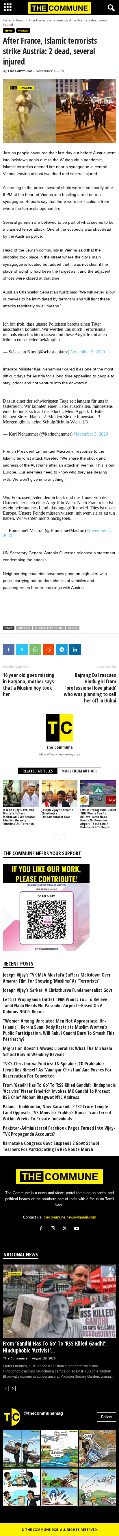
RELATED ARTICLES (38, 771)
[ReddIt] (48, 649)
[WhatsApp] (35, 649)
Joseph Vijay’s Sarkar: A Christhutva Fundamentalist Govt (58, 990)
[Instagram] (54, 1229)
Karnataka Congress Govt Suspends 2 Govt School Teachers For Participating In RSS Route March (51, 1146)
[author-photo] (59, 728)
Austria (24, 628)
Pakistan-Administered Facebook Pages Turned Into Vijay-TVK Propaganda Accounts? (59, 1131)
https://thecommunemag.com (59, 754)
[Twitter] (22, 649)
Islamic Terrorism (49, 628)
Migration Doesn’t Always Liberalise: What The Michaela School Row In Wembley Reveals (57, 1051)
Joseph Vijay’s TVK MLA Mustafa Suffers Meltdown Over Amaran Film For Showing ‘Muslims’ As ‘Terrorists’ (19, 817)
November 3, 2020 (91, 434)
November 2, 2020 (87, 351)
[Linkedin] (75, 649)
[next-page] (63, 837)
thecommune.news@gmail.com (70, 1217)
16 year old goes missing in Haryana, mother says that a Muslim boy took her (29, 684)
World (23, 30)
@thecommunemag (43, 1413)
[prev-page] (56, 837)
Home (7, 20)
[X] (66, 1229)
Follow (106, 1417)
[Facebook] (8, 649)
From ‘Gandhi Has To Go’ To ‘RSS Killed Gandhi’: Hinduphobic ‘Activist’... (55, 1347)
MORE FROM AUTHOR (79, 771)
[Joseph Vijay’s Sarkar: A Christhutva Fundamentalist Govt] (59, 793)
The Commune (20, 71)
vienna (72, 628)
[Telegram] (62, 649)
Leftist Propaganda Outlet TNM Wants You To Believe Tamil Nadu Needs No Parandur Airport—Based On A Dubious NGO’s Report (98, 818)
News (19, 20)
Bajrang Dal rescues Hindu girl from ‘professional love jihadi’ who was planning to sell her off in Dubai (90, 688)
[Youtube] (77, 1229)
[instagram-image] (21, 1448)
